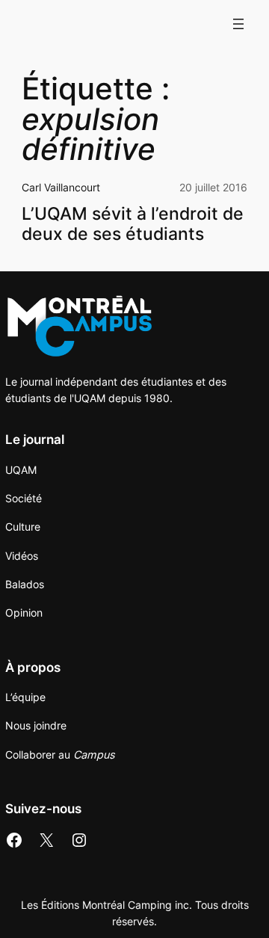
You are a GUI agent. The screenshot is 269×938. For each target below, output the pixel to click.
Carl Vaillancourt (61, 187)
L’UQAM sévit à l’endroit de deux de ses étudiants (133, 223)
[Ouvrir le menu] (238, 24)
